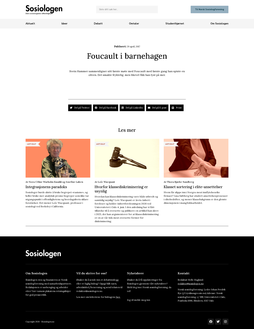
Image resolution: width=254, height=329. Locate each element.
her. (118, 297)
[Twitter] (218, 322)
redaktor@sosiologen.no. (89, 291)
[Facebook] (211, 322)
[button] (80, 108)
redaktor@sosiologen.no (191, 283)
